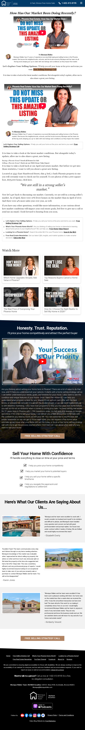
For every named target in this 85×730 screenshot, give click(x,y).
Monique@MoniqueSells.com (42, 687)
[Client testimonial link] (21, 526)
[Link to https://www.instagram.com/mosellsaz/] (35, 715)
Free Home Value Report (59, 229)
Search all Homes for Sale (30, 161)
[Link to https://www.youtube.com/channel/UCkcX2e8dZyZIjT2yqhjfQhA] (22, 715)
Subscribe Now (19, 238)
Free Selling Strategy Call (45, 69)
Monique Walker (47, 55)
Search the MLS (70, 232)
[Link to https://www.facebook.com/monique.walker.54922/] (26, 715)
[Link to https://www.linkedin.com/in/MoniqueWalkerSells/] (30, 715)
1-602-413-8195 (68, 3)
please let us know (57, 670)
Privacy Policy (52, 715)
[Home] (9, 3)
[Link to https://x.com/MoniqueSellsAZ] (39, 715)
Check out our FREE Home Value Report (34, 163)
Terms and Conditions (66, 715)
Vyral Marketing (50, 721)
